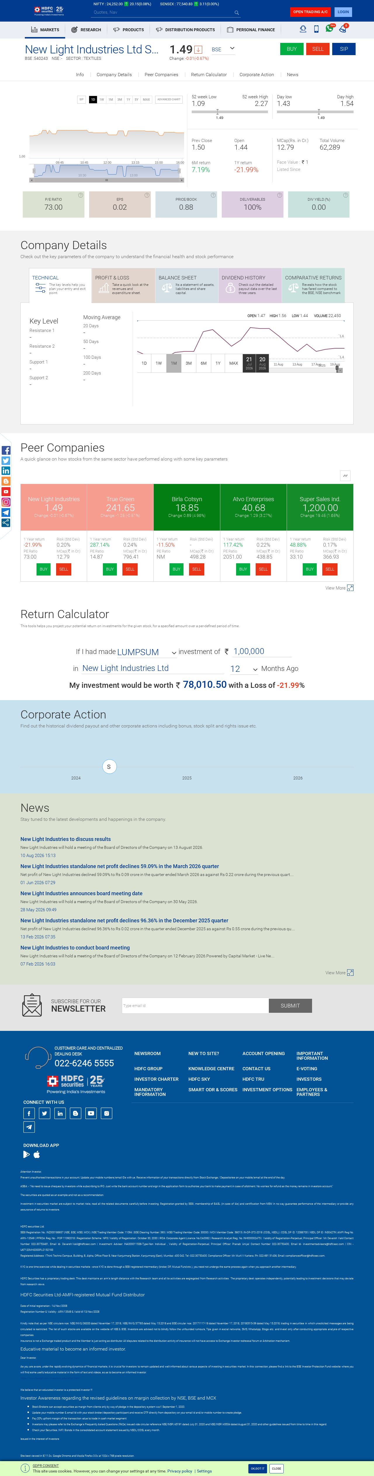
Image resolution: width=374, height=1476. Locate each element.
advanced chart (168, 99)
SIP (344, 49)
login (343, 12)
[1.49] (217, 112)
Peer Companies (161, 74)
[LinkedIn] (60, 1113)
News (292, 74)
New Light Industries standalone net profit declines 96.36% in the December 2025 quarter (124, 920)
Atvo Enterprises (253, 499)
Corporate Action (257, 74)
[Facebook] (29, 1113)
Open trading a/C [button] (310, 12)
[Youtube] (91, 1113)
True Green (120, 499)
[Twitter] (45, 1113)
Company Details (114, 74)
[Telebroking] (303, 29)
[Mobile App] (316, 29)
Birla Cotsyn (187, 499)
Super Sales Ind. (320, 499)
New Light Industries (54, 499)
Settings (204, 1471)
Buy (292, 49)
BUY (43, 569)
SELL (63, 569)
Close (276, 1468)
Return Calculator (209, 74)
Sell (318, 49)
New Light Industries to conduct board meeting (75, 948)
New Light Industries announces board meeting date (81, 893)
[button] (223, 49)
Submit (290, 1006)
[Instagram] (106, 1113)
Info (80, 74)
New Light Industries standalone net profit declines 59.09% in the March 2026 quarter (119, 866)
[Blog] (76, 1113)
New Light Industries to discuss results (65, 839)
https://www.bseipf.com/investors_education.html (49, 1378)
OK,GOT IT (257, 1468)
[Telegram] (29, 1127)
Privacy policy (179, 1471)
